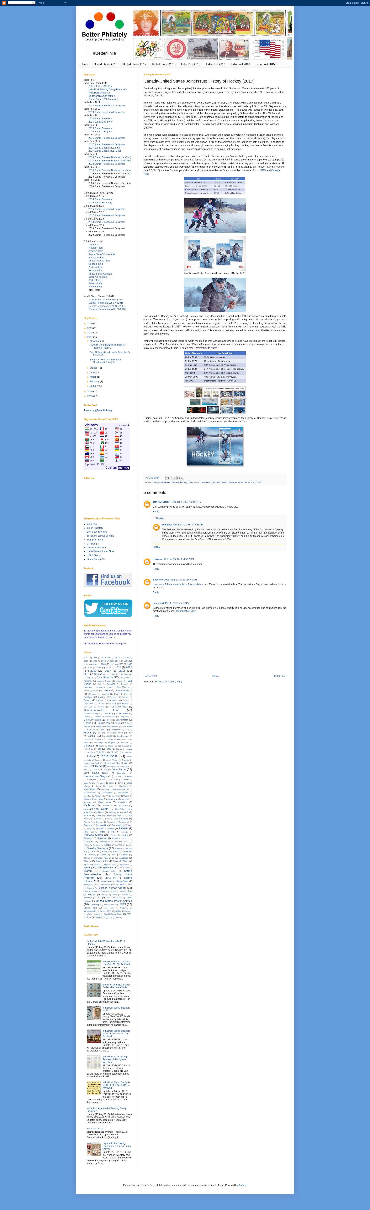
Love (120, 783)
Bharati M (101, 687)
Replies (160, 518)
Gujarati (124, 743)
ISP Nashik (97, 766)
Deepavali (124, 717)
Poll (113, 831)
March (93, 377)
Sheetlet (124, 854)
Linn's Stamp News (97, 531)
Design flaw (104, 723)
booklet (106, 690)
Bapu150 (111, 684)
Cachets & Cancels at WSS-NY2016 (107, 306)
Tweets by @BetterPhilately (98, 410)
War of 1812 (106, 911)
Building (101, 697)
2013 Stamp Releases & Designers (106, 112)
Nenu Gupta (101, 808)
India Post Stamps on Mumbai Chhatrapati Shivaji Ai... (105, 361)
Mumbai (125, 799)
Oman (98, 816)
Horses (129, 749)
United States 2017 (134, 64)
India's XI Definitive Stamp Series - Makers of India (116, 986)
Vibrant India (90, 908)
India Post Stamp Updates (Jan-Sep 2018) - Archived (116, 963)
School (94, 851)
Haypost (125, 746)
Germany (99, 739)
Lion (94, 783)
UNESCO (117, 898)
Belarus (124, 684)
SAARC (118, 845)
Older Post (279, 676)
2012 (99, 667)
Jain (85, 770)
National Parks (121, 805)
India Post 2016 (240, 64)
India (90, 756)
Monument (112, 799)
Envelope (98, 726)
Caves (126, 700)
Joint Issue (193, 482)
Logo (102, 783)
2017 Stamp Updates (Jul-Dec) (104, 150)
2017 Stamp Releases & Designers (106, 144)
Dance (97, 716)
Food (99, 733)
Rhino (86, 845)
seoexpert (158, 603)
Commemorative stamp (101, 709)
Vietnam (124, 908)
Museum (87, 802)
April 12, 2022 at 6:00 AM (184, 579)
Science (105, 851)
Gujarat (111, 742)
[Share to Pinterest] (182, 478)
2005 (94, 664)
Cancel (99, 700)
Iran (85, 766)
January (94, 386)
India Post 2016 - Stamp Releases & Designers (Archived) (115, 1059)
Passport (111, 822)
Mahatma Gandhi (121, 789)
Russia (107, 845)
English (87, 726)
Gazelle (87, 739)
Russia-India (95, 270)
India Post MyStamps (99, 92)
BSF (126, 694)
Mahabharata (90, 789)
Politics (102, 832)
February (95, 381)
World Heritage (93, 914)
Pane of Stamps (121, 819)
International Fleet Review (115, 763)
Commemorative (118, 706)
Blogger (242, 1185)
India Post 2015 (265, 64)
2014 (118, 667)
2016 (90, 391)
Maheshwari (107, 793)
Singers (87, 861)
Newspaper (114, 812)
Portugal (124, 832)
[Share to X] (175, 478)
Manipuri (99, 796)
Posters (113, 835)
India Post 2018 (190, 64)
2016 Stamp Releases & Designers (106, 138)
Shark (113, 855)
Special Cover (110, 864)
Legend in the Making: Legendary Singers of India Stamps (117, 1146)
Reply (156, 511)
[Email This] (167, 478)
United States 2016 (163, 64)
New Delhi (119, 809)
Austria (119, 681)
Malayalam (123, 793)
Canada (175, 482)
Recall (125, 842)
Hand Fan (113, 746)
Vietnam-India (95, 247)
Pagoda (120, 816)
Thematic (88, 898)
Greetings (98, 743)
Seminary (92, 855)
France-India (95, 286)
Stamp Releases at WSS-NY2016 (106, 302)
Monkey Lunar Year (93, 799)
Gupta (101, 746)
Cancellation (112, 700)
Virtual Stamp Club (96, 559)
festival (102, 729)
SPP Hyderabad (105, 867)
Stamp (88, 870)
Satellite (118, 848)
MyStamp (89, 805)
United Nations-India (99, 260)
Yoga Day (108, 917)
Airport (90, 678)
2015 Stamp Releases (100, 128)
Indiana (125, 760)
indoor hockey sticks (185, 611)
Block (86, 691)
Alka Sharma (105, 677)
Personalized (118, 825)
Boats (95, 691)
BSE (116, 694)
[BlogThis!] (171, 478)
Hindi (99, 749)
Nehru (87, 809)
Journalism (121, 773)
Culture (107, 713)
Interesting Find (91, 763)
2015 (90, 396)
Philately (123, 828)
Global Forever (114, 739)
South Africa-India (97, 277)
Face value (127, 726)
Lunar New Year (104, 786)
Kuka (102, 780)
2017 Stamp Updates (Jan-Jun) (104, 147)
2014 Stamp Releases (100, 118)
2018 (90, 332)
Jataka (95, 769)
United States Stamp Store (100, 551)
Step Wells (119, 884)
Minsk (117, 796)
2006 (103, 664)
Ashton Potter (164, 482)
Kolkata (128, 776)
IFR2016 (114, 752)
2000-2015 (115, 661)
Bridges (105, 694)
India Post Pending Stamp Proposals (107, 89)
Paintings (97, 819)
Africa (114, 674)
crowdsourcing (91, 713)
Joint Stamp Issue (96, 773)
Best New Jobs (161, 579)
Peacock (88, 825)
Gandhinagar (123, 736)
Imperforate (127, 752)
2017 (154, 482)
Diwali (117, 723)
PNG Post (89, 832)
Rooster (96, 845)
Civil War (88, 707)
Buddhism (88, 697)
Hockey (183, 482)
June (93, 372)
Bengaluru (88, 687)
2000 (103, 661)
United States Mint (96, 547)
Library (126, 780)
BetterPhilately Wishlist (100, 86)
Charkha (101, 703)
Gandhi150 (107, 736)
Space (87, 864)
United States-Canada (100, 273)
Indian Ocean (112, 760)
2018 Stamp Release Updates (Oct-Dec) (109, 160)
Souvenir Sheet (219, 482)
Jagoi (126, 766)
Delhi (109, 720)
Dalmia (87, 717)
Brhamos (92, 694)
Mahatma (105, 789)
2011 (90, 667)
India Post (92, 524)
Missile (126, 796)
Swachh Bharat (91, 891)
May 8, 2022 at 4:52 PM (177, 603)
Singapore (123, 858)
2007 (112, 664)
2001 (126, 661)
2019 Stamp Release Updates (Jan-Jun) (109, 170)
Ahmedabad (126, 674)
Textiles (125, 895)
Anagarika (124, 678)
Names (106, 805)
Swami (104, 891)
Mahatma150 (90, 793)
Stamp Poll (111, 878)
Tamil (122, 891)
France (120, 733)
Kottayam (91, 780)
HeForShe (88, 749)
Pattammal (124, 822)
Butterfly (113, 697)
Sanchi (129, 845)
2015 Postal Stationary (100, 202)
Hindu (108, 749)
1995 (86, 661)
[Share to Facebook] (178, 478)
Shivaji (87, 858)
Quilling (125, 835)
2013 (108, 667)
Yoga (97, 917)
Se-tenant (127, 851)
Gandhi (91, 736)
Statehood (105, 884)
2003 (86, 664)
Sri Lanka (124, 868)
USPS (262, 170)
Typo (99, 897)
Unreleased (109, 905)
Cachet (125, 697)
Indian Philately (95, 528)
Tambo (113, 891)
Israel (109, 766)
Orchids (109, 816)
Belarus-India (95, 283)
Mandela (88, 796)
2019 (90, 328)
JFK (105, 770)
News (101, 812)
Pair (107, 819)
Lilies (86, 783)
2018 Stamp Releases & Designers (106, 164)
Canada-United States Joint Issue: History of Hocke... (107, 346)
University (94, 904)
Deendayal (110, 717)
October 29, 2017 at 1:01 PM (186, 502)
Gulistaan (89, 745)
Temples (92, 894)
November (96, 341)
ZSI (117, 917)
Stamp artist (109, 871)
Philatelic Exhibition (105, 828)
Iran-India (93, 244)
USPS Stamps (94, 555)
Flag (127, 730)
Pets (89, 829)
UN (107, 898)
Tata (130, 891)
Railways (88, 838)
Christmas (124, 703)
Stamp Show (122, 881)
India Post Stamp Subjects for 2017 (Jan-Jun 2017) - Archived (116, 1034)
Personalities (102, 825)
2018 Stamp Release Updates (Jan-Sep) (109, 157)
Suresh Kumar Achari (112, 887)
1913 (86, 658)
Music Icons (104, 802)
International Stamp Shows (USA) (106, 299)
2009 (129, 664)
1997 (94, 661)
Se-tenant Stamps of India (101, 96)
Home (84, 64)
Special (96, 864)
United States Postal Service (241, 482)
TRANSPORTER (162, 502)
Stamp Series (106, 881)
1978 (117, 657)
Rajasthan (102, 838)
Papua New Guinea (93, 822)
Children (112, 703)
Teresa (104, 895)
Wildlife (118, 911)
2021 (105, 674)
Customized (122, 713)
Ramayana (89, 841)
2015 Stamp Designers (100, 131)
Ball (99, 684)
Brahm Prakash (123, 690)
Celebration (89, 703)
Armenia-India (95, 251)
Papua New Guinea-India (101, 254)
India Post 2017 (215, 64)
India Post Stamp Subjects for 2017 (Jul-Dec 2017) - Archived (116, 1085)
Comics (101, 707)
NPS (126, 812)
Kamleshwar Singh (95, 776)
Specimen (124, 864)
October (94, 368)
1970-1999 (106, 658)
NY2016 (87, 815)
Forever (109, 733)
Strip (130, 884)
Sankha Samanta (97, 848)
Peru (130, 825)
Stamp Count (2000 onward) (103, 99)
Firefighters (116, 730)
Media (108, 796)
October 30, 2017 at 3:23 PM (188, 524)
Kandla (117, 776)
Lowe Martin (205, 482)
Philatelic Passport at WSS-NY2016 (107, 309)
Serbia (103, 855)
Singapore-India (96, 257)
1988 (126, 658)
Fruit (130, 733)
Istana (118, 766)
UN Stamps (93, 543)
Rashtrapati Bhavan (108, 842)
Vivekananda (90, 911)
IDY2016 (103, 752)
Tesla (114, 895)
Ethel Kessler (112, 726)
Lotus (111, 783)
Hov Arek (91, 752)
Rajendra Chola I (120, 838)
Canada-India (95, 264)
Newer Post (151, 676)
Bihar (110, 687)
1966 (94, 658)
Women (128, 911)
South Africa (102, 861)
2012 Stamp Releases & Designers (106, 105)
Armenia (88, 681)
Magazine (123, 786)
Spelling (88, 867)
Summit (90, 888)
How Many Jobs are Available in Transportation (178, 584)
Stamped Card (90, 884)
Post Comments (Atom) (170, 681)
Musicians (122, 802)
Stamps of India (95, 539)
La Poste (113, 780)
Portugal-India (95, 267)
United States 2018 (105, 64)
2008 (121, 664)
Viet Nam (109, 908)
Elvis (127, 723)
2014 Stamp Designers (100, 121)
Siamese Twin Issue (104, 858)
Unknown (167, 524)
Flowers (88, 732)
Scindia (116, 851)
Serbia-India (94, 280)
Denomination (122, 720)
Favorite (91, 729)
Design (87, 723)
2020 (90, 323)
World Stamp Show (113, 914)
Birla (127, 687)
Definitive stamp (92, 719)
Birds (119, 687)
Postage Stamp (93, 834)
